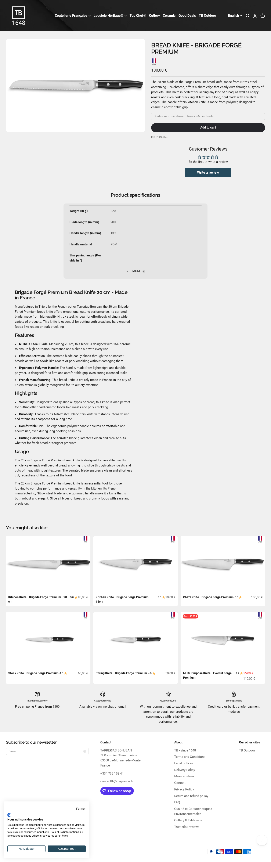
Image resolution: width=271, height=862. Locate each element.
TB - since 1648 (185, 750)
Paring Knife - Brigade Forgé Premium (121, 673)
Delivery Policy (184, 770)
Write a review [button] (208, 172)
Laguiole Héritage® (108, 16)
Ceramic (169, 16)
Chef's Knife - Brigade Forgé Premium (208, 597)
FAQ (177, 802)
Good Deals (187, 16)
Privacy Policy (184, 789)
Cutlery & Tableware (188, 820)
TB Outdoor (207, 16)
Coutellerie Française (71, 16)
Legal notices (183, 763)
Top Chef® (138, 16)
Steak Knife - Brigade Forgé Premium (33, 673)
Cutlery (154, 16)
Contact (179, 783)
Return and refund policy (191, 796)
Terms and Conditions (189, 757)
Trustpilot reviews (186, 827)
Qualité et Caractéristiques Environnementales (193, 811)
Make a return (184, 776)
